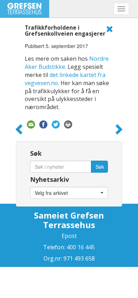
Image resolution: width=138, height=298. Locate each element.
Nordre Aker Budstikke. (67, 63)
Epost (69, 236)
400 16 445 (80, 247)
